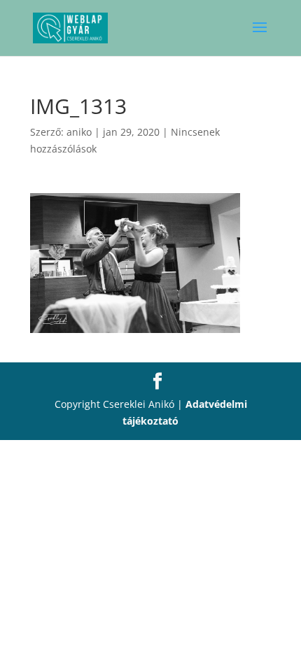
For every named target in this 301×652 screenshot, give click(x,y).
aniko (79, 132)
